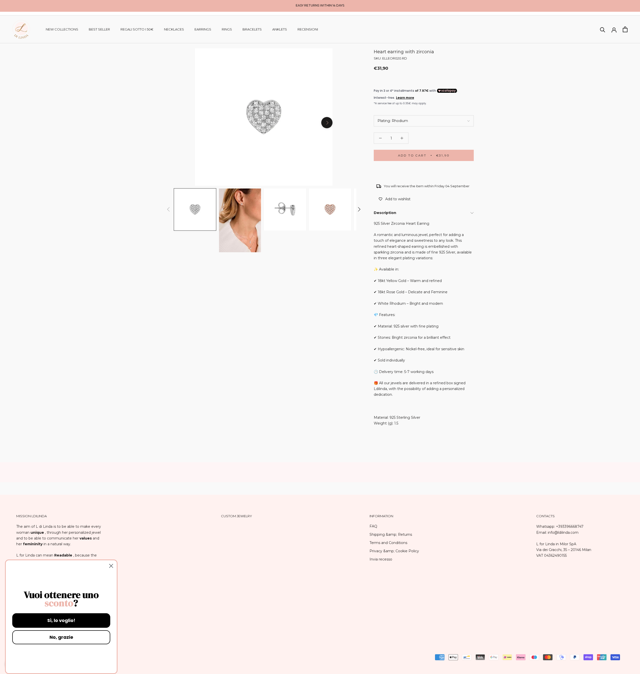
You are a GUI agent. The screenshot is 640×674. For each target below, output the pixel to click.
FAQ (373, 526)
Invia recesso (381, 559)
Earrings (202, 29)
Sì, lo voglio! (61, 620)
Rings (227, 29)
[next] (326, 122)
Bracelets (252, 29)
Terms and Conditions (388, 542)
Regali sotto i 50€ (137, 29)
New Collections (62, 29)
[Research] (602, 29)
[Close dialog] (111, 566)
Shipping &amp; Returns (391, 534)
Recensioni (308, 29)
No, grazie (61, 637)
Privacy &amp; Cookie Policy (394, 551)
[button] (359, 209)
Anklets (279, 29)
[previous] (200, 122)
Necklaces (174, 29)
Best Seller (99, 29)
